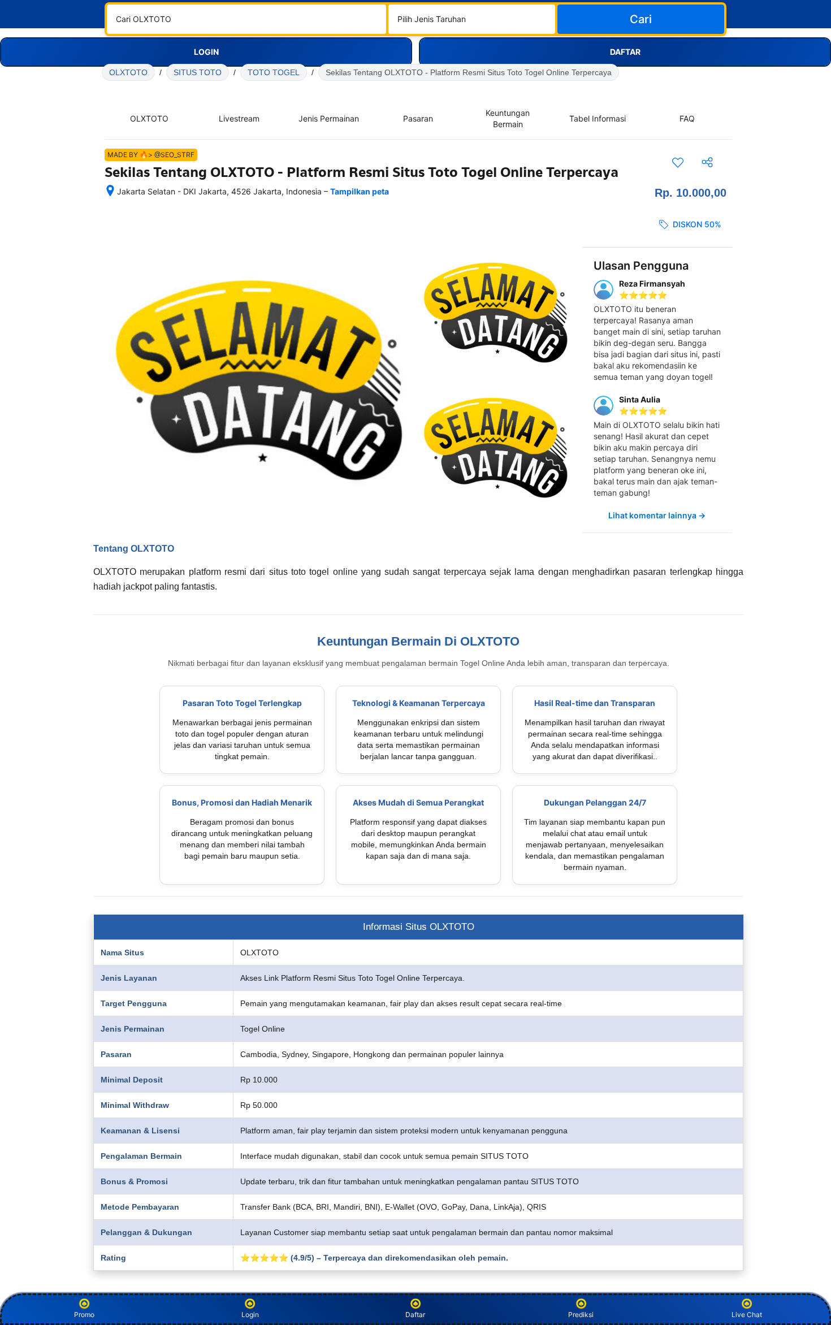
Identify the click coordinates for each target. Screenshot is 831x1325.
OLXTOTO (128, 72)
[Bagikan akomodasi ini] (707, 162)
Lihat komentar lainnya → (657, 515)
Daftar (415, 1314)
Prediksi (581, 1314)
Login (250, 1314)
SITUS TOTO (198, 72)
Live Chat (747, 1314)
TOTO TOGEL (274, 72)
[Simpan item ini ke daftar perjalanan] (677, 162)
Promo (84, 1314)
